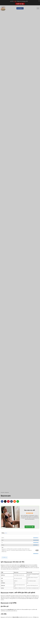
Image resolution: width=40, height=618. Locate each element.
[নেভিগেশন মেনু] (38, 8)
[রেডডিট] (14, 501)
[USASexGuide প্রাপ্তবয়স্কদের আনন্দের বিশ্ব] (3, 8)
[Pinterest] (8, 501)
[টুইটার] (5, 501)
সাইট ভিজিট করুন (4, 557)
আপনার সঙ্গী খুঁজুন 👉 (20, 8)
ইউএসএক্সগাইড (2, 492)
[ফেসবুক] (2, 501)
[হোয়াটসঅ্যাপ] (17, 501)
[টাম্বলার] (11, 501)
